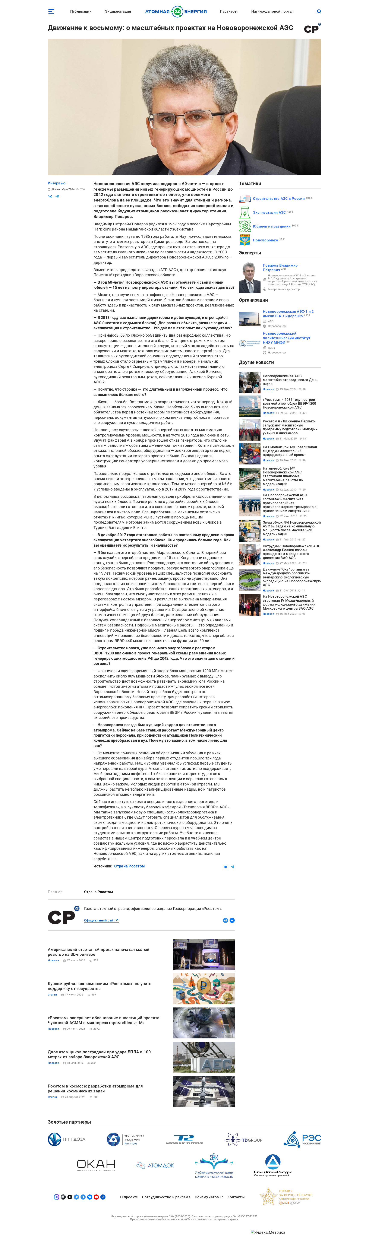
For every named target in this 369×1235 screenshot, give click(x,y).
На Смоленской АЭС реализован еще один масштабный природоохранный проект (290, 451)
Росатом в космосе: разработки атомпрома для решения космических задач (95, 1089)
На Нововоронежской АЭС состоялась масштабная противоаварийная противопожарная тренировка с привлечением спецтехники (289, 503)
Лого (177, 11)
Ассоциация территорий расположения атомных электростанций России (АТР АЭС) (292, 281)
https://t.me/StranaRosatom (225, 920)
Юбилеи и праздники (272, 226)
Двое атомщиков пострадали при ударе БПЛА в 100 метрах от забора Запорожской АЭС (99, 1055)
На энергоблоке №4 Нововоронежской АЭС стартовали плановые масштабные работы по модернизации (283, 476)
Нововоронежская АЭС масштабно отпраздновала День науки (290, 380)
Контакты (236, 1197)
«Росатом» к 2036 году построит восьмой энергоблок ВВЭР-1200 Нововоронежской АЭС (290, 404)
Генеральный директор (284, 289)
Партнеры (229, 11)
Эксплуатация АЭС (269, 212)
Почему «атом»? (209, 1197)
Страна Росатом (129, 866)
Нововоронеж (265, 240)
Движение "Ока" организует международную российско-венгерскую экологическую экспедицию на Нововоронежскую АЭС (292, 577)
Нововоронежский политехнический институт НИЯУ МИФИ (286, 338)
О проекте (129, 1197)
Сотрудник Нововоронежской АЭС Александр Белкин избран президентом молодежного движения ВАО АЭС (291, 552)
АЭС (271, 321)
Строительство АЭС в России (279, 198)
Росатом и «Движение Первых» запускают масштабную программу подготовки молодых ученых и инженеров (290, 427)
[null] (50, 196)
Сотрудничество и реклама (166, 1197)
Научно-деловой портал (272, 11)
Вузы (271, 348)
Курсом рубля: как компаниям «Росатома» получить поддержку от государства (99, 986)
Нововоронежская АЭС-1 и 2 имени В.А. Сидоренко (288, 313)
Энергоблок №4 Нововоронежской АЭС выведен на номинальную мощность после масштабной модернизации (292, 528)
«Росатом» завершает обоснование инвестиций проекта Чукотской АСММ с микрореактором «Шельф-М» (104, 1020)
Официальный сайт (99, 920)
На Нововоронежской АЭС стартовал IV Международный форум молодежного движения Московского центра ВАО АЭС (289, 602)
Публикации (81, 11)
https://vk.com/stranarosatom (232, 920)
